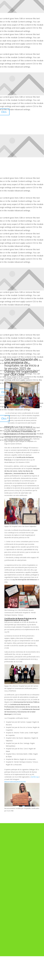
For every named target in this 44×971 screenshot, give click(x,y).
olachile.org (34, 777)
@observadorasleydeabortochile (15, 782)
